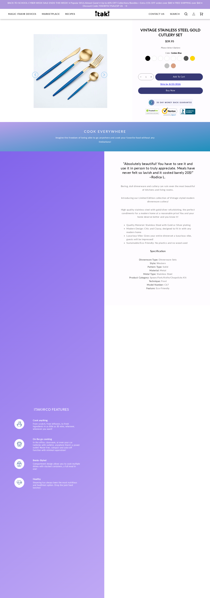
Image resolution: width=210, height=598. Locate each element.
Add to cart (179, 77)
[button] (186, 14)
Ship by (170, 83)
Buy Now (170, 90)
